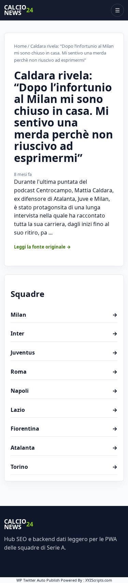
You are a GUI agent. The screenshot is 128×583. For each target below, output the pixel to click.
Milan (64, 314)
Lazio (64, 410)
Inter (64, 333)
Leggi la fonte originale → (42, 247)
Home (20, 46)
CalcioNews (18, 10)
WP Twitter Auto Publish (38, 580)
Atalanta (64, 447)
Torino (64, 466)
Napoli (64, 390)
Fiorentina (64, 428)
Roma (64, 371)
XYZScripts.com (98, 580)
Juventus (64, 352)
